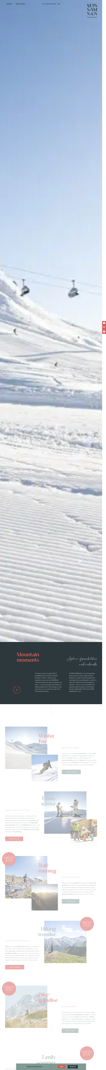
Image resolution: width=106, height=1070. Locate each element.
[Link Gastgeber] (104, 327)
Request (73, 1067)
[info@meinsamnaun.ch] (104, 323)
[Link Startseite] (92, 11)
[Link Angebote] (104, 332)
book (61, 1067)
